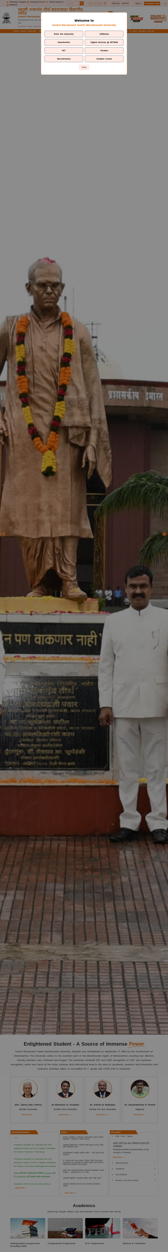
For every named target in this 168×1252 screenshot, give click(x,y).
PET (64, 50)
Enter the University (64, 34)
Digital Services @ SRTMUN (104, 42)
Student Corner (104, 59)
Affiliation (104, 34)
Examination (64, 42)
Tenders (104, 50)
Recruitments (64, 59)
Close (84, 67)
